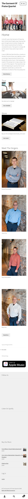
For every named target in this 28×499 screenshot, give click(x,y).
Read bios (5, 335)
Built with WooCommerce (8, 490)
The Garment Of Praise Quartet (9, 5)
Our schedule (6, 105)
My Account (4, 496)
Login (3, 479)
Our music (6, 138)
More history (6, 74)
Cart (21, 495)
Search (14, 496)
